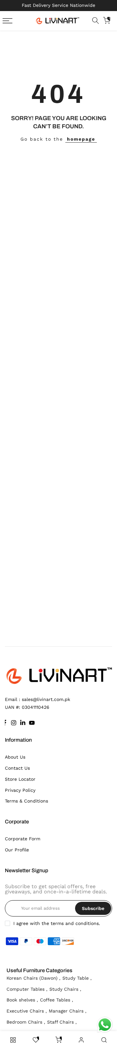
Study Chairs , (65, 989)
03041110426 (35, 707)
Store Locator (20, 779)
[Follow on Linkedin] (23, 723)
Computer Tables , (26, 989)
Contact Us (17, 768)
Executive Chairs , (26, 1011)
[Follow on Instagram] (14, 723)
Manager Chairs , (67, 1011)
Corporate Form (22, 838)
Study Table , (77, 978)
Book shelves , (22, 999)
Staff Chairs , (62, 1022)
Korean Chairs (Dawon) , (33, 978)
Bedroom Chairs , (25, 1022)
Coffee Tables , (56, 999)
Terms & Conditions (26, 801)
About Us (15, 757)
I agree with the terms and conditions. (56, 923)
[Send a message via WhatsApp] (105, 1025)
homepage (81, 139)
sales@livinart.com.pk (46, 699)
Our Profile (17, 849)
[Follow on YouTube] (32, 723)
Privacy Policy (20, 790)
